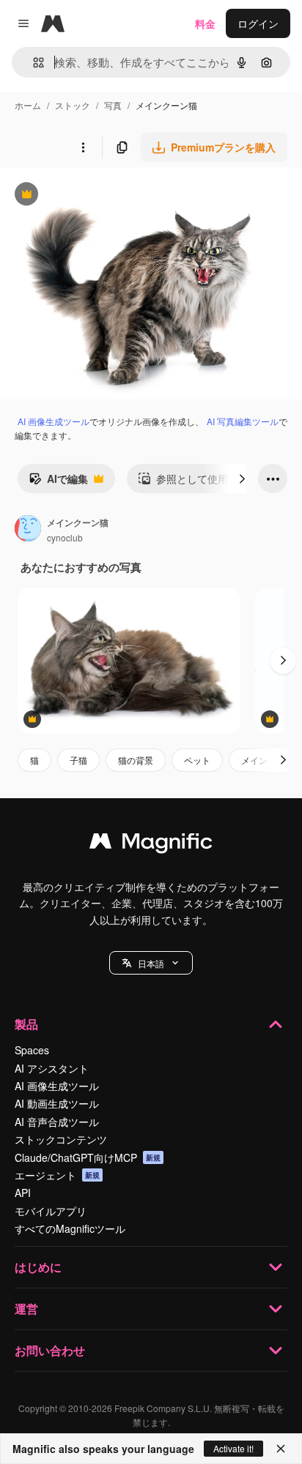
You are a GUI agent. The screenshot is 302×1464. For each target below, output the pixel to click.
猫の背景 (135, 760)
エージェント (57, 1175)
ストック (72, 105)
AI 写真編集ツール (243, 421)
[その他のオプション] (82, 147)
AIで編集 (58, 482)
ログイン (258, 23)
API (23, 1192)
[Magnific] (151, 844)
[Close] (281, 1448)
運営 (26, 1308)
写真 (113, 105)
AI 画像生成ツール (53, 421)
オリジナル (100, 195)
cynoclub (65, 537)
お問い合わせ (50, 1350)
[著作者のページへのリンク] (28, 529)
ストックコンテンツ (61, 1139)
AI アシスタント (52, 1068)
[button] (151, 963)
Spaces (32, 1050)
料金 (205, 23)
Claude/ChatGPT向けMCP (88, 1157)
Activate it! (233, 1448)
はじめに (38, 1266)
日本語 (151, 963)
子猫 (78, 760)
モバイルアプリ (50, 1211)
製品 (26, 1024)
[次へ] (242, 478)
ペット (197, 760)
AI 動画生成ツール (57, 1103)
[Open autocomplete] (32, 62)
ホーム (28, 105)
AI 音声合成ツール (57, 1121)
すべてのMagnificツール (70, 1228)
